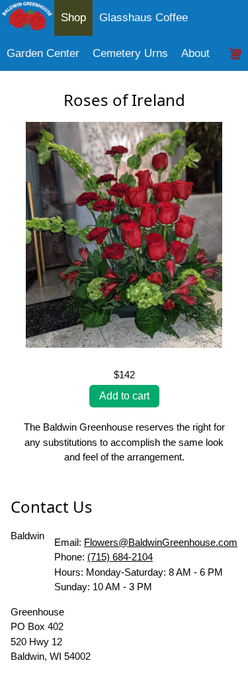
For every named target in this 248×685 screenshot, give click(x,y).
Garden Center (43, 53)
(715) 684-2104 (120, 556)
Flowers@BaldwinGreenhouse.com (160, 542)
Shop (73, 17)
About (195, 53)
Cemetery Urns (130, 53)
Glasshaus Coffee (143, 17)
